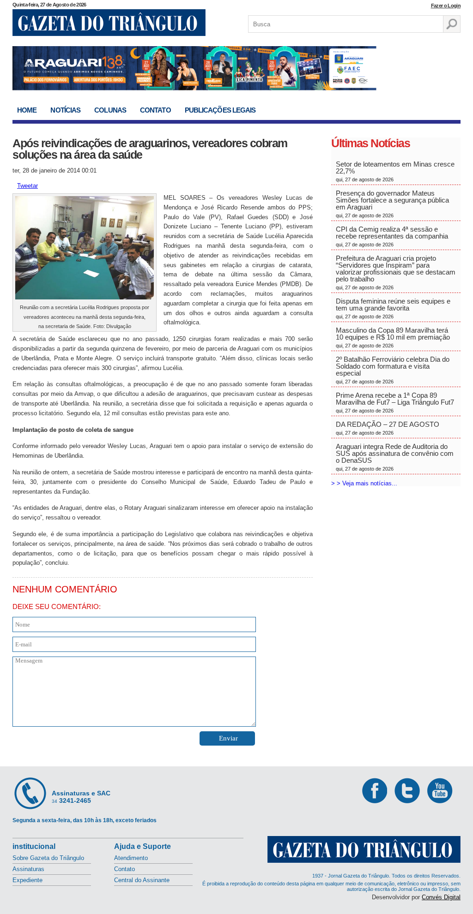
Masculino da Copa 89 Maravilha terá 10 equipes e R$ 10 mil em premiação (393, 337)
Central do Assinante (142, 880)
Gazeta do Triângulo (109, 22)
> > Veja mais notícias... (364, 483)
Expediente (27, 880)
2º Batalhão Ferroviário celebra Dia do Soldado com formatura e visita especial (392, 369)
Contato (155, 110)
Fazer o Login (446, 5)
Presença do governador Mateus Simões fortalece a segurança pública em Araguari (392, 203)
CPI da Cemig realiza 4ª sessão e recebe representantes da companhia (392, 236)
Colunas (110, 110)
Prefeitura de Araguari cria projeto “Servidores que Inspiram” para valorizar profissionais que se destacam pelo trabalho (395, 272)
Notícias (65, 110)
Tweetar (27, 185)
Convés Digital (441, 897)
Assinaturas (28, 869)
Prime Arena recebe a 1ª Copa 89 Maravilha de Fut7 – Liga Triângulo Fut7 (395, 402)
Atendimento (131, 857)
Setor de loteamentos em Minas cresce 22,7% (395, 171)
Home (26, 110)
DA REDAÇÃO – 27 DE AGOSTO (387, 428)
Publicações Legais (220, 110)
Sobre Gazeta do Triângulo (48, 857)
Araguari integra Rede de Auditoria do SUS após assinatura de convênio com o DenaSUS (395, 457)
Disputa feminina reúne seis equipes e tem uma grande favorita (393, 308)
